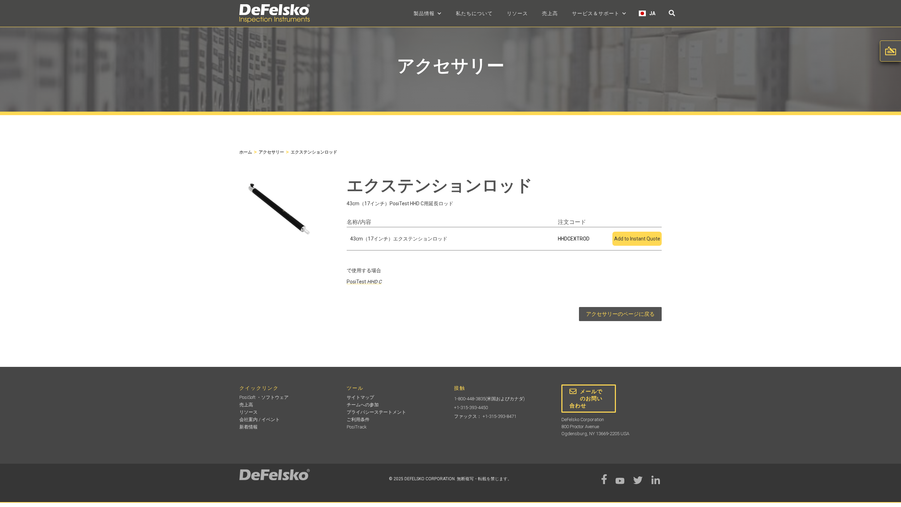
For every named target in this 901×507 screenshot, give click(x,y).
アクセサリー (271, 152)
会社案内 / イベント (259, 419)
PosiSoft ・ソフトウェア (264, 397)
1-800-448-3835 (469, 398)
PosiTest (364, 281)
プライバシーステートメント (376, 412)
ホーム (245, 152)
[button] (428, 13)
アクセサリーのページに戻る (620, 314)
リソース (517, 13)
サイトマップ (360, 397)
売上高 (550, 13)
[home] (274, 13)
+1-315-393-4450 (471, 407)
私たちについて (474, 13)
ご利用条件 (358, 419)
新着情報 (248, 427)
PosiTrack (357, 427)
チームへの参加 (363, 404)
